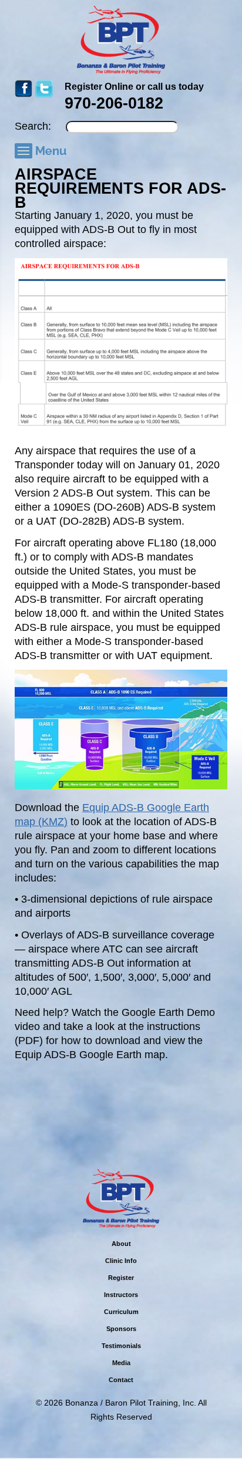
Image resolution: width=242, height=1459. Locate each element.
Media (121, 1362)
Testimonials (121, 1345)
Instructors (121, 1294)
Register (121, 1277)
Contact (121, 1379)
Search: (33, 126)
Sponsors (121, 1328)
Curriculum (121, 1311)
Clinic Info (121, 1260)
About (121, 1243)
